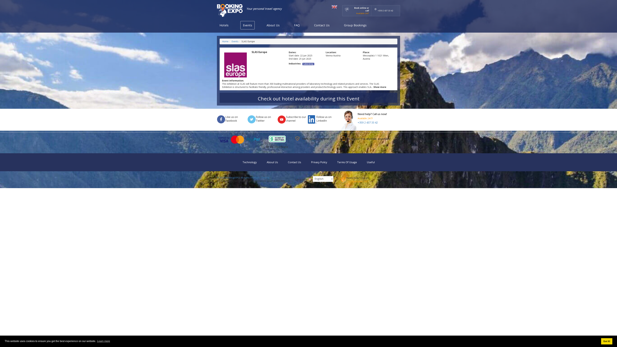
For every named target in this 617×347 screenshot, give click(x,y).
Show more (379, 87)
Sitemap (265, 177)
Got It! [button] (606, 341)
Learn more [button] (103, 341)
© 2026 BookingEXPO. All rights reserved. (238, 177)
